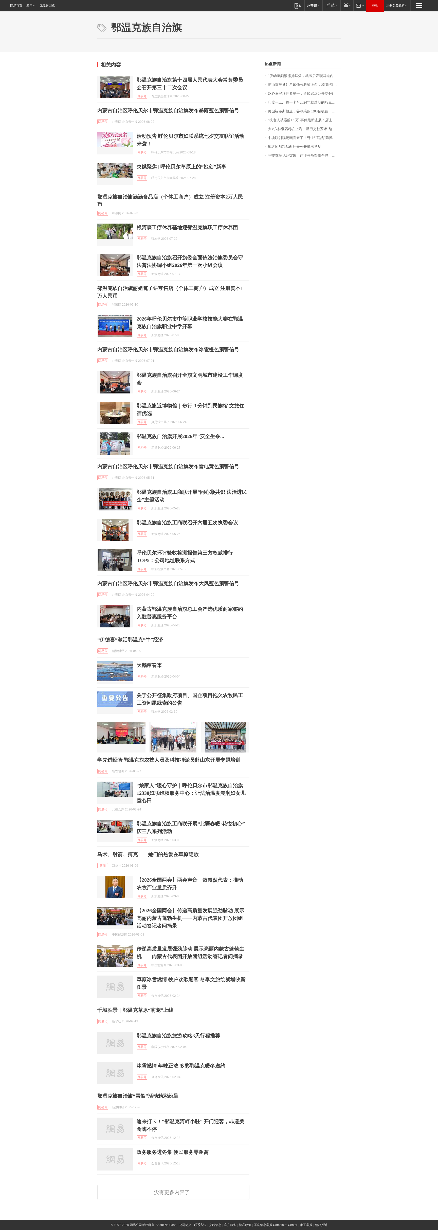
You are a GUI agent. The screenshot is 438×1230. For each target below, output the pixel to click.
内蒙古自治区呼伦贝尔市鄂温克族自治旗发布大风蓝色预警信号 (168, 583)
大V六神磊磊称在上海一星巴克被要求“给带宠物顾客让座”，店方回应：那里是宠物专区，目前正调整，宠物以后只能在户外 (304, 129)
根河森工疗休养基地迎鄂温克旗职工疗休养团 (187, 227)
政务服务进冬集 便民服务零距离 (173, 1152)
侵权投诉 (321, 1225)
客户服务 (230, 1225)
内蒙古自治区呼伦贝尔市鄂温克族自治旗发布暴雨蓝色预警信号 (168, 110)
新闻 (103, 865)
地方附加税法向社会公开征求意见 (294, 147)
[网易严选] (331, 5)
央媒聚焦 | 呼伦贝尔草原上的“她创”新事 (181, 166)
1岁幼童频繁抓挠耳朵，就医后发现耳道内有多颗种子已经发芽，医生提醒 (304, 76)
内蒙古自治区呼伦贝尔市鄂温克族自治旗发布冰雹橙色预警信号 (168, 349)
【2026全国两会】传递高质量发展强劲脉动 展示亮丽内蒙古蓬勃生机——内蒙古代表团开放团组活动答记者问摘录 (190, 918)
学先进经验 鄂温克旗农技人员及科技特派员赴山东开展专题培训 (169, 760)
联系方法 (200, 1225)
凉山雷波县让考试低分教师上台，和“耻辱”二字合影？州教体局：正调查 (304, 85)
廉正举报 (306, 1225)
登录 (375, 5)
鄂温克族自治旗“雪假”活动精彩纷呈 (137, 1096)
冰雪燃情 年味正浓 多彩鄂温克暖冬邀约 (181, 1065)
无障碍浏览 (47, 5)
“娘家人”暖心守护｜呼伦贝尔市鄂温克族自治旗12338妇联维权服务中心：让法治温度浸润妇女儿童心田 (191, 793)
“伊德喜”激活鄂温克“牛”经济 (130, 639)
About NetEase (166, 1225)
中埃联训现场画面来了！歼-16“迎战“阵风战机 (304, 138)
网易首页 (16, 5)
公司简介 (185, 1225)
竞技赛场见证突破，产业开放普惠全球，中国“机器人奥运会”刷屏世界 (304, 155)
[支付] (346, 5)
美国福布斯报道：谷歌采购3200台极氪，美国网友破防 (304, 111)
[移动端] (297, 5)
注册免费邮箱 (395, 5)
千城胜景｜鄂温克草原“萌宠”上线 (135, 1010)
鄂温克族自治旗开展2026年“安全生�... (180, 436)
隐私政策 (245, 1225)
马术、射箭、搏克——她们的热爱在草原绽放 (148, 854)
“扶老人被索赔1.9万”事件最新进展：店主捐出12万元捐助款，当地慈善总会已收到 (304, 120)
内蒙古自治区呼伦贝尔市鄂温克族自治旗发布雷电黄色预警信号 (168, 466)
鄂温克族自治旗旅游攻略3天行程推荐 (178, 1035)
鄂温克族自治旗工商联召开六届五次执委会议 (187, 522)
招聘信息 (215, 1225)
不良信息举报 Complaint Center (275, 1225)
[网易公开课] (313, 5)
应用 (29, 5)
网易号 (142, 96)
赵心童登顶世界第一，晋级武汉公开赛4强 (301, 93)
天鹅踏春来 (149, 665)
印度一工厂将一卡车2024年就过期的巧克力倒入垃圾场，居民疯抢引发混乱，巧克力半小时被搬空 (304, 102)
